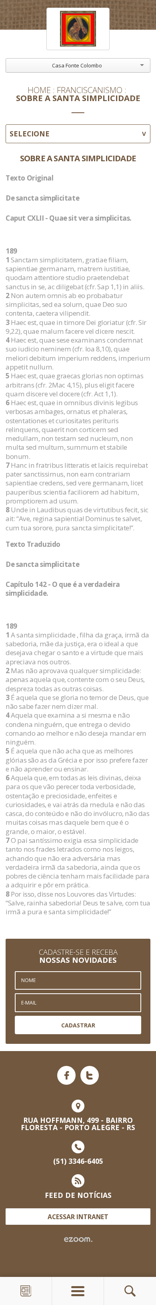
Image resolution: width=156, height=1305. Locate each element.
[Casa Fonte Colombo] (78, 29)
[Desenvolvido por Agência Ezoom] (78, 1239)
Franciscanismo (89, 90)
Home (39, 90)
